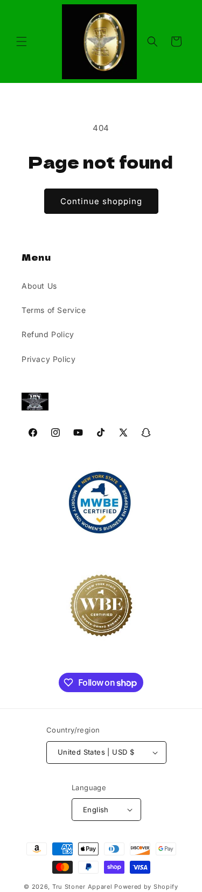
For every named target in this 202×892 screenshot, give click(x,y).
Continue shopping (101, 201)
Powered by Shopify (146, 886)
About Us (39, 285)
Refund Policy (48, 334)
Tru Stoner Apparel (83, 886)
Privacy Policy (48, 359)
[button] (21, 41)
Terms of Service (54, 310)
